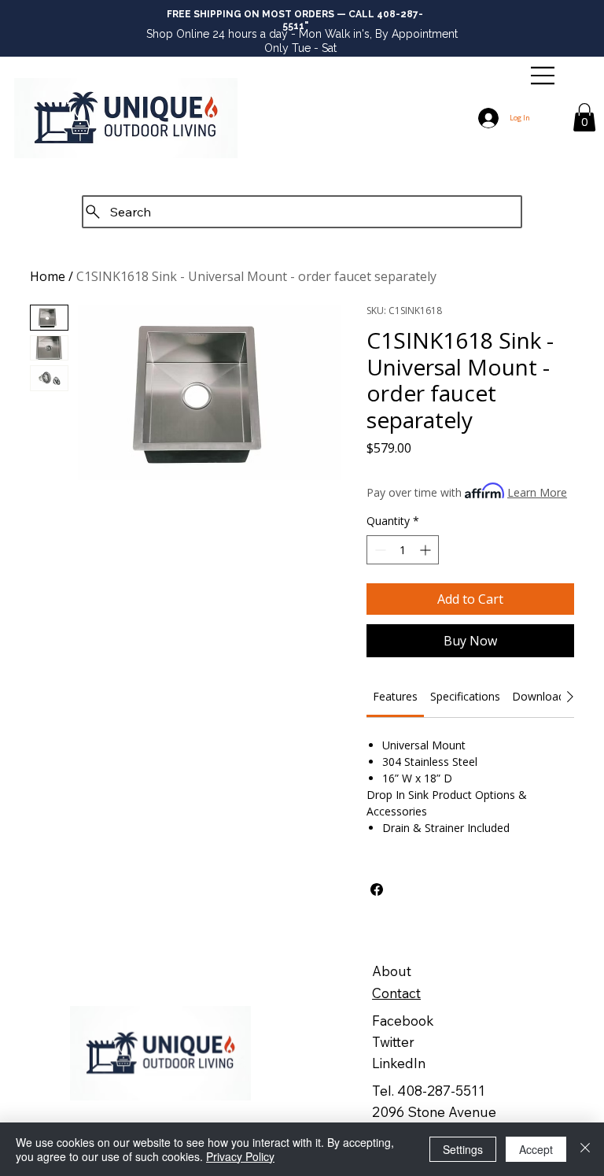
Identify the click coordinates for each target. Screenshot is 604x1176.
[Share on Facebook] (376, 889)
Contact (396, 993)
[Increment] (426, 550)
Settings (463, 1149)
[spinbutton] (403, 550)
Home (47, 276)
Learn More (537, 492)
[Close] (585, 1149)
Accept (536, 1149)
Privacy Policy (240, 1156)
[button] (584, 117)
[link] (395, 696)
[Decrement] (379, 550)
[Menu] (543, 75)
